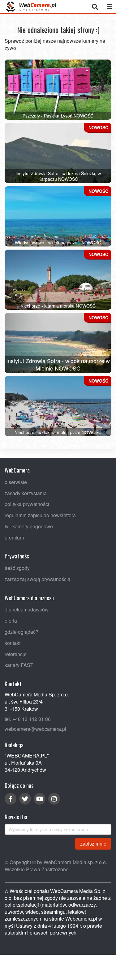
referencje (16, 654)
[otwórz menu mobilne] (109, 6)
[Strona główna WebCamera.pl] (31, 7)
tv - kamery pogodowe (29, 526)
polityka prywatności (27, 504)
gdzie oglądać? (21, 632)
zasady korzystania (26, 493)
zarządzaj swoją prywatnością (38, 579)
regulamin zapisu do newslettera (40, 515)
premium (14, 537)
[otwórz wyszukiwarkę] (94, 6)
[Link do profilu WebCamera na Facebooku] (10, 799)
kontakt (12, 642)
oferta (11, 620)
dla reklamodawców (27, 609)
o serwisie (16, 482)
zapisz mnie (93, 843)
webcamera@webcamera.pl (35, 729)
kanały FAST (19, 665)
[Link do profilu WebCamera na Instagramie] (54, 799)
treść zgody (17, 568)
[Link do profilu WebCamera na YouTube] (39, 799)
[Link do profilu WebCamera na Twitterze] (25, 799)
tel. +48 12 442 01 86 (28, 718)
